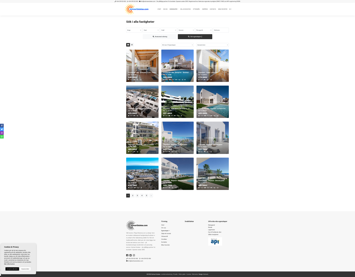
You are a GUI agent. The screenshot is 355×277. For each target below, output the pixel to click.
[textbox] (134, 30)
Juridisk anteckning (166, 274)
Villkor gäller (182, 274)
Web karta (195, 274)
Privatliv (175, 274)
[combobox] (134, 30)
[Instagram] (134, 255)
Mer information (9, 264)
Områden (205, 9)
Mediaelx (205, 274)
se (230, 9)
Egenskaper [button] (173, 9)
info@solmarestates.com (147, 1)
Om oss (165, 9)
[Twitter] (131, 255)
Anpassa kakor (25, 269)
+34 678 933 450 (121, 1)
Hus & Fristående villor (214, 232)
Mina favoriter (222, 9)
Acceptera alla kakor (12, 269)
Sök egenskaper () (196, 36)
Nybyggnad (211, 225)
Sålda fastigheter (213, 234)
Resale (210, 227)
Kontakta (213, 9)
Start (159, 9)
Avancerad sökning (161, 36)
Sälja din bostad (185, 9)
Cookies (188, 274)
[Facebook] (127, 255)
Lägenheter (211, 230)
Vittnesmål (196, 9)
